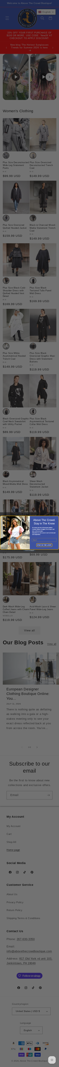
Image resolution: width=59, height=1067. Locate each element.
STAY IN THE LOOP (44, 545)
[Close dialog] (2, 517)
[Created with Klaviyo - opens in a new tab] (29, 550)
